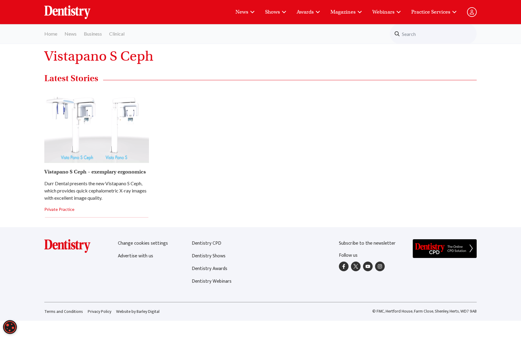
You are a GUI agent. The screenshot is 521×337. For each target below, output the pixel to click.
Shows (272, 12)
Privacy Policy (99, 311)
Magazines (342, 12)
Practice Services (430, 12)
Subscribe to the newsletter (367, 243)
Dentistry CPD (206, 243)
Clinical (117, 34)
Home (50, 34)
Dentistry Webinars (212, 281)
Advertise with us (135, 256)
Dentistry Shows (209, 256)
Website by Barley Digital (137, 311)
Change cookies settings (143, 243)
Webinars (383, 12)
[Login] (472, 12)
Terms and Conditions (63, 311)
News (241, 12)
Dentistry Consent (74, 9)
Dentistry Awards (209, 269)
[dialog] (10, 327)
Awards (305, 12)
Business (93, 34)
